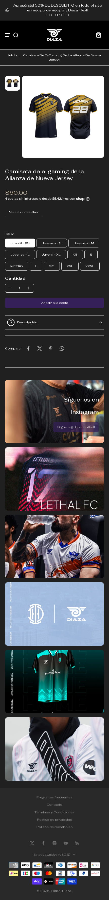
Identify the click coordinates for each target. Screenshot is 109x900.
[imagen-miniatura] (12, 83)
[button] (54, 303)
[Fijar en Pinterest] (50, 348)
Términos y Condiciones (54, 812)
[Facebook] (43, 843)
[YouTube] (65, 843)
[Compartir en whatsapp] (61, 348)
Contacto (54, 804)
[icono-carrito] (98, 35)
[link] (76, 427)
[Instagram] (54, 843)
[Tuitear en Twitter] (39, 348)
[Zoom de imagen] (63, 117)
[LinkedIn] (76, 843)
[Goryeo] (32, 843)
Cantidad (15, 278)
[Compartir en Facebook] (28, 348)
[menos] (10, 288)
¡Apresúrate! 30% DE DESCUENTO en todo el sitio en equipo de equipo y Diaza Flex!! (57, 10)
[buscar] (15, 35)
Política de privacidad (54, 819)
